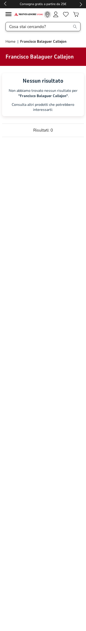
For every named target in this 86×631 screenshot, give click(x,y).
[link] (47, 14)
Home (11, 41)
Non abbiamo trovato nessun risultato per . (43, 93)
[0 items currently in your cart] (76, 14)
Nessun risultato (43, 80)
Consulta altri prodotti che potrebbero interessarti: (43, 107)
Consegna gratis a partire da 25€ (43, 4)
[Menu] (10, 15)
